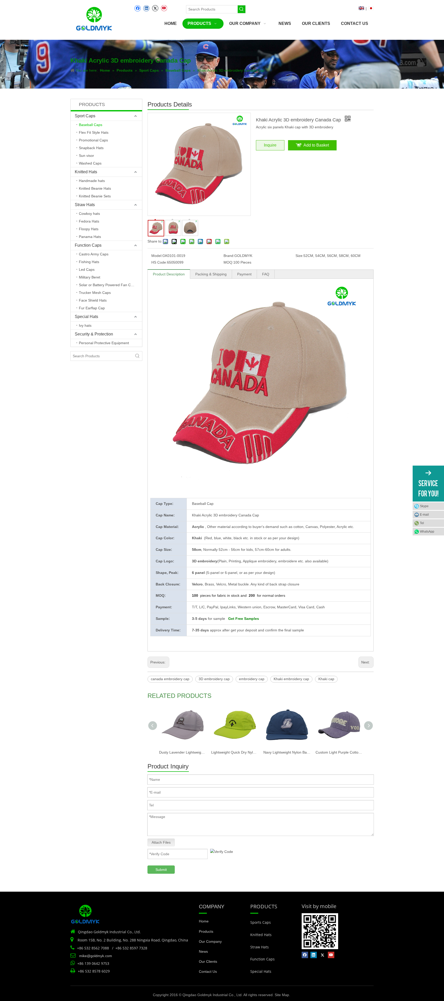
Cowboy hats (89, 213)
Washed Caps (90, 163)
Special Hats (86, 316)
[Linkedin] (146, 8)
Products (206, 931)
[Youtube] (164, 8)
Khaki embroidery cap (291, 679)
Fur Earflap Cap (92, 308)
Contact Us (208, 971)
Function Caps (88, 245)
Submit (161, 870)
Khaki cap (326, 679)
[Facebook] (137, 8)
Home (204, 921)
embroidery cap (251, 679)
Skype (424, 506)
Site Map (282, 995)
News (203, 951)
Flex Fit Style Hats (93, 132)
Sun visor (86, 155)
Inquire (270, 145)
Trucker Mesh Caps (95, 293)
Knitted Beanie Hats (95, 188)
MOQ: (228, 262)
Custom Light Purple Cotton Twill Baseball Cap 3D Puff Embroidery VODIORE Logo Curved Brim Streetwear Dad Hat (339, 752)
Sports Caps (260, 922)
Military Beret (89, 277)
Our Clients (208, 961)
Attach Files (161, 842)
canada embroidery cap (170, 679)
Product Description (169, 274)
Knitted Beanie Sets (95, 196)
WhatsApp (427, 531)
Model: (156, 256)
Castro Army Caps (93, 254)
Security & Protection (94, 334)
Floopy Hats (88, 229)
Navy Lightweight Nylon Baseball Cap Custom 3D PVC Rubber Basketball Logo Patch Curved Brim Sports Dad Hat (286, 752)
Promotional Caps (93, 140)
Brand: (229, 256)
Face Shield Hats (93, 300)
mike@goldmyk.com (95, 956)
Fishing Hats (89, 262)
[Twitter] (155, 8)
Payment (244, 274)
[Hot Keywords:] (241, 9)
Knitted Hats (86, 172)
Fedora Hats (89, 221)
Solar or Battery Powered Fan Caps (108, 285)
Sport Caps (85, 116)
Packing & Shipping (211, 274)
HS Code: (159, 262)
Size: (299, 256)
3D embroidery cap (214, 679)
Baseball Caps (90, 125)
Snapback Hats (91, 148)
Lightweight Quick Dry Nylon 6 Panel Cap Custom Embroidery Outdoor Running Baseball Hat (234, 752)
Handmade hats (92, 181)
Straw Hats (85, 205)
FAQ (265, 274)
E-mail (424, 514)
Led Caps (87, 269)
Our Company (210, 941)
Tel (422, 523)
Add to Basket (316, 145)
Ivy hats (85, 325)
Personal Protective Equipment (104, 343)
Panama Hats (90, 237)
